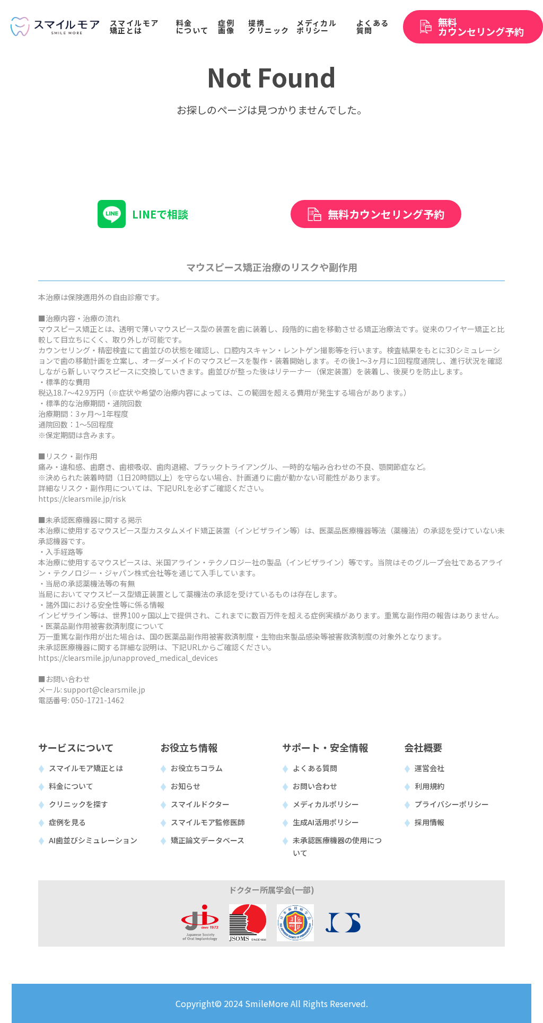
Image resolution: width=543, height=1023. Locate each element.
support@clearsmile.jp (104, 689)
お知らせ (185, 786)
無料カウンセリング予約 (386, 214)
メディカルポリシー (326, 804)
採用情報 (429, 822)
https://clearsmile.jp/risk (82, 498)
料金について (71, 786)
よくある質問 (315, 768)
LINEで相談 (160, 214)
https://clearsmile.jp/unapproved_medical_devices (128, 657)
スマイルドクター (200, 804)
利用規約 (429, 786)
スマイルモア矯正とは (86, 768)
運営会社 (429, 768)
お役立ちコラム (197, 768)
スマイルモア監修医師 (208, 822)
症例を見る (67, 822)
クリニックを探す (78, 804)
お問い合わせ (315, 786)
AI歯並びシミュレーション (93, 840)
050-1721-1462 (97, 700)
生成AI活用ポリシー (326, 822)
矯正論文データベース (207, 840)
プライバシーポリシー (452, 804)
